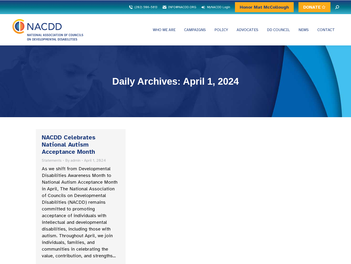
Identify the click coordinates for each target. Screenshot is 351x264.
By (72, 160)
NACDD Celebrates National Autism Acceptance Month (69, 144)
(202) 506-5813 (145, 7)
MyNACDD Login (218, 7)
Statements (52, 160)
